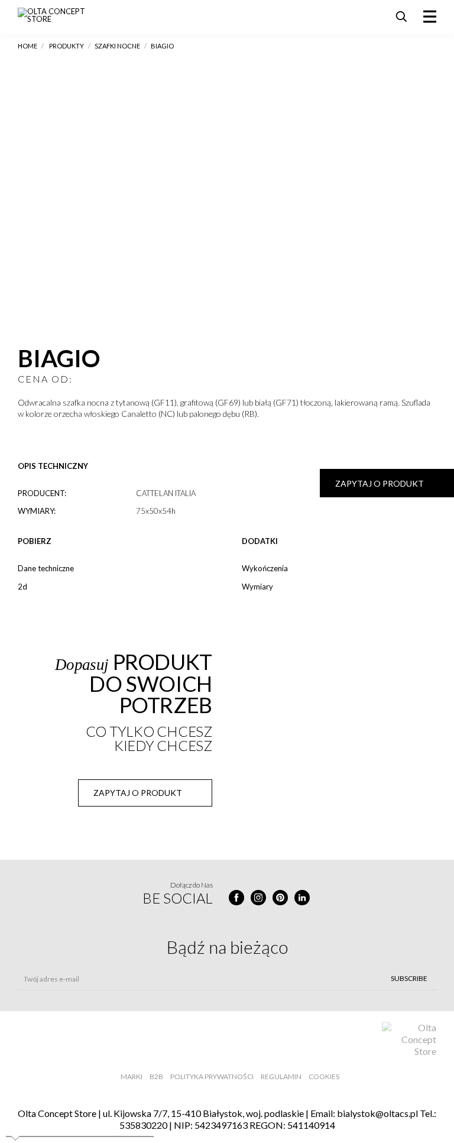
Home (27, 46)
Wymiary (257, 586)
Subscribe (409, 978)
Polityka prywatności (212, 1076)
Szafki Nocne (117, 46)
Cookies (324, 1076)
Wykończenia (265, 568)
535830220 (143, 1125)
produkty (66, 46)
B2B (156, 1076)
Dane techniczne (46, 568)
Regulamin (281, 1076)
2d (22, 586)
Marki (131, 1076)
